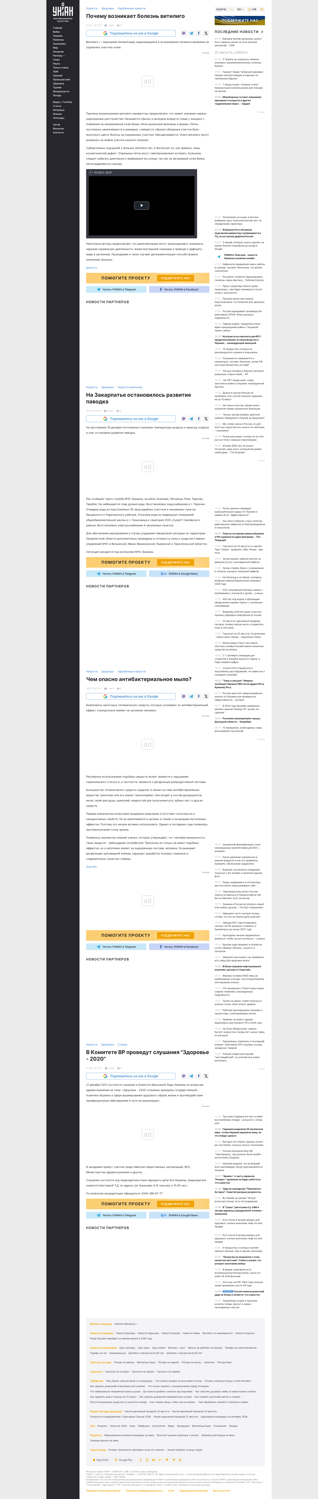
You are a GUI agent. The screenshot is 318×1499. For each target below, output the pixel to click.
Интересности (61, 91)
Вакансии (58, 128)
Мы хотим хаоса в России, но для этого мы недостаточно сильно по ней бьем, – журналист (240, 427)
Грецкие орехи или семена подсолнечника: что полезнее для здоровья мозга (239, 302)
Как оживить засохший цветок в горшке (217, 1396)
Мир (55, 47)
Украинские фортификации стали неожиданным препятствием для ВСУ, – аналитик (237, 847)
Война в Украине (101, 1324)
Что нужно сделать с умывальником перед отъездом (178, 1386)
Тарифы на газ (98, 1353)
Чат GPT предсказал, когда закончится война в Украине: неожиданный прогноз (239, 383)
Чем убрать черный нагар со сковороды (129, 1380)
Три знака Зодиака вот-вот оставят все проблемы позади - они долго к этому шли (239, 1119)
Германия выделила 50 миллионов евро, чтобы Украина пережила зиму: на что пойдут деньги (239, 1132)
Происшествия (61, 79)
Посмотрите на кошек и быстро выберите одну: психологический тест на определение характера (238, 220)
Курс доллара (127, 1347)
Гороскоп (96, 1371)
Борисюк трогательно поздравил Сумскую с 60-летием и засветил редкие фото (238, 873)
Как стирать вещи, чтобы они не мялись (172, 1402)
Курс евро (144, 1347)
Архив (56, 124)
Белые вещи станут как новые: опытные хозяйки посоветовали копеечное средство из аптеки (239, 646)
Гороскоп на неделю (168, 1371)
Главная (57, 28)
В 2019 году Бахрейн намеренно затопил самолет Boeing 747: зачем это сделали (237, 709)
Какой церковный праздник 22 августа (147, 1411)
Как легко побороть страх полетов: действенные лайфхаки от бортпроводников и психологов (240, 524)
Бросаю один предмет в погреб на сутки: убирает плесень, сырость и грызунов (238, 948)
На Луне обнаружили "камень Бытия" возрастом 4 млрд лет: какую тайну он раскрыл (240, 1032)
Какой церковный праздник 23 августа (194, 1411)
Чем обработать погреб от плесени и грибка (223, 1402)
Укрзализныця (117, 1353)
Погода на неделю (168, 1362)
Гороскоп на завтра (143, 1371)
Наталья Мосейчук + (126, 1323)
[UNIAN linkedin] (153, 1459)
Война (56, 31)
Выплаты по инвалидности (218, 1333)
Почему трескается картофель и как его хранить (136, 1449)
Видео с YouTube (62, 102)
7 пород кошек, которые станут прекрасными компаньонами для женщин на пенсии (239, 87)
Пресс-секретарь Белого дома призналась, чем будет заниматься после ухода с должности (238, 289)
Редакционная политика (194, 1490)
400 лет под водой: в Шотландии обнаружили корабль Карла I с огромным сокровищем (238, 602)
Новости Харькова (148, 1333)
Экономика (59, 43)
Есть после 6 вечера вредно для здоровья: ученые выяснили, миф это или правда (238, 1223)
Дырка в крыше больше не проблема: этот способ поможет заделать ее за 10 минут (238, 396)
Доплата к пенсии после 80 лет (184, 1353)
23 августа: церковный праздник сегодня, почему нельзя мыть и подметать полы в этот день (239, 624)
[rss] (180, 1459)
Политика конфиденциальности (144, 1490)
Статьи (57, 106)
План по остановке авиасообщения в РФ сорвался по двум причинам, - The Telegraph (239, 537)
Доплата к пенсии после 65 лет (146, 1353)
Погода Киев (224, 1362)
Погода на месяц (191, 1362)
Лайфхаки (96, 1381)
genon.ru (91, 267)
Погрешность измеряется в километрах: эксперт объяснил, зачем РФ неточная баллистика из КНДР (239, 361)
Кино (132, 1425)
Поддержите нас (239, 21)
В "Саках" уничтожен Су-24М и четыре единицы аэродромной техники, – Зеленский (239, 1210)
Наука (56, 63)
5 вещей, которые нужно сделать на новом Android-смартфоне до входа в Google (239, 245)
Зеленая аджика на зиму (104, 1440)
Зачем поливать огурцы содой (184, 1449)
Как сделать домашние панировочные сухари (165, 1396)
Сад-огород (98, 1449)
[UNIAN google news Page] (160, 1459)
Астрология (158, 1425)
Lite (92, 1426)
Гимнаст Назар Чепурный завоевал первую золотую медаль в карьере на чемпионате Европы (239, 75)
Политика (58, 39)
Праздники (183, 1425)
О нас (171, 1490)
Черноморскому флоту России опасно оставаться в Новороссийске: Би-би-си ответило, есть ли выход (238, 894)
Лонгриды (58, 118)
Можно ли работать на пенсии (205, 1347)
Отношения (219, 1425)
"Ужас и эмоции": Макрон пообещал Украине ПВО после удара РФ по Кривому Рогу (239, 684)
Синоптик (209, 1362)
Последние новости (237, 32)
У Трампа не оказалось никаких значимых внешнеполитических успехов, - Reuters (239, 62)
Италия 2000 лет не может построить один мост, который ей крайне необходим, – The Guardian (238, 449)
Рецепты (102, 1425)
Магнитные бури (146, 1362)
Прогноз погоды (100, 1362)
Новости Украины (102, 1333)
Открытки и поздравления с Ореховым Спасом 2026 (120, 1416)
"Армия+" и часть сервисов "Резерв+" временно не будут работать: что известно (238, 1179)
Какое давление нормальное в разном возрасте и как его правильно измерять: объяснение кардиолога (236, 860)
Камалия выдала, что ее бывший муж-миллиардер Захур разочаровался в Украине (239, 1167)
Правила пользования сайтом (103, 1490)
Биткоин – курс (176, 1347)
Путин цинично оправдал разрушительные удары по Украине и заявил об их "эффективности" (236, 511)
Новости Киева (191, 1333)
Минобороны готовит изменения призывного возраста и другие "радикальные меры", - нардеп (238, 100)
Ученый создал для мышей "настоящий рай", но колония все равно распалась (237, 1057)
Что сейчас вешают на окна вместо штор (178, 1380)
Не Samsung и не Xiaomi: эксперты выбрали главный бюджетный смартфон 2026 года (238, 580)
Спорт (56, 59)
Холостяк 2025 (118, 1425)
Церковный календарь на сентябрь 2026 (224, 1416)
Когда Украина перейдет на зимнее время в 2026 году (121, 1338)
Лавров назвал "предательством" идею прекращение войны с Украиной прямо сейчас (238, 327)
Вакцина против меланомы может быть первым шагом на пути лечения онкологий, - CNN (238, 42)
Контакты (58, 132)
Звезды (233, 1425)
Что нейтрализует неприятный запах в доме (115, 1391)
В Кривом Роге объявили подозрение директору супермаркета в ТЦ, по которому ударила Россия (238, 233)
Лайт (55, 71)
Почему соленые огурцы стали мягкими (228, 1380)
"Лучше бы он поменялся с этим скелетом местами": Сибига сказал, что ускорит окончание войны (238, 1260)
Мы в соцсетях (221, 1490)
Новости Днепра (125, 1333)
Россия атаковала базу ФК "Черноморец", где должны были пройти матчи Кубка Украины (238, 1154)
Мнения (57, 114)
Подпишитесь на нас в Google (134, 33)
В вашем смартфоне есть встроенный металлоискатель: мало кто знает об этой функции (238, 1273)
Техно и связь (61, 67)
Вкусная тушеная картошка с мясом (177, 1435)
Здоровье (58, 83)
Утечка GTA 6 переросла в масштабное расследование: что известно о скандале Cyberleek (240, 671)
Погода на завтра (124, 1362)
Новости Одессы (245, 1333)
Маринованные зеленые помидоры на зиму (129, 1435)
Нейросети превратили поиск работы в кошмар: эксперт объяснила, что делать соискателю (240, 267)
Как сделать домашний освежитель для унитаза (117, 1386)
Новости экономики (103, 1347)
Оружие (57, 75)
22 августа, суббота (231, 52)
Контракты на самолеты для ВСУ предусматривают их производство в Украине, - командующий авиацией (238, 339)
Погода (57, 95)
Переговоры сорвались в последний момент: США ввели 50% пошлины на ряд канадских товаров (239, 1044)
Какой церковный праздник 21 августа (176, 1416)
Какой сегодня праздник (106, 1411)
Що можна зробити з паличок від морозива (167, 1391)
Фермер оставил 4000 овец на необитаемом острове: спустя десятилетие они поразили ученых (239, 979)
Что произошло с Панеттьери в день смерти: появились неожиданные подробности (239, 991)
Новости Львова (171, 1333)
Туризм (57, 87)
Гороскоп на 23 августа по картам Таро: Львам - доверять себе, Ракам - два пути (239, 549)
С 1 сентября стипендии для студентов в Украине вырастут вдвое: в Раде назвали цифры (237, 658)
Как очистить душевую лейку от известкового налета (225, 1391)
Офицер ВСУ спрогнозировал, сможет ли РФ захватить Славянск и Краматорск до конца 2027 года (236, 926)
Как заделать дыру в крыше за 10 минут (113, 1396)
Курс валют (158, 1347)
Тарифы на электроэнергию (241, 1347)
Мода (171, 1425)
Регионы (58, 55)
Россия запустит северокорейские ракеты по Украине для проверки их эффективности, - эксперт (238, 696)
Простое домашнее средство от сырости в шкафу (118, 1402)
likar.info (91, 866)
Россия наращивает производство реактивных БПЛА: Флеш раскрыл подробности (238, 314)
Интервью (58, 110)
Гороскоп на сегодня (117, 1371)
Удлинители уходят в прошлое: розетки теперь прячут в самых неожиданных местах (236, 1304)
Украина (57, 35)
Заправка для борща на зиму (218, 1435)
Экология (58, 51)
